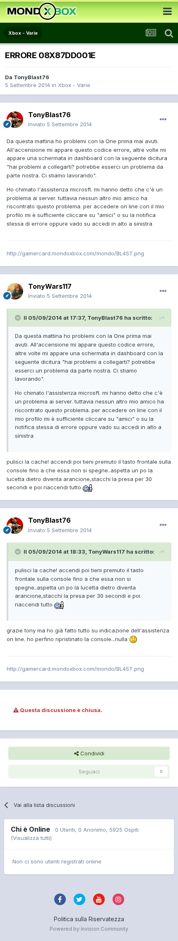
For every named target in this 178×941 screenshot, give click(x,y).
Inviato (60, 124)
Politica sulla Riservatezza (89, 918)
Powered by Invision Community (89, 929)
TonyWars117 (50, 286)
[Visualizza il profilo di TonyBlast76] (15, 119)
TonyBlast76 (31, 77)
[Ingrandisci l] (88, 487)
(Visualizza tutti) (31, 838)
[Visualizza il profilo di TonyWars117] (15, 291)
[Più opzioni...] (163, 120)
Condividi (91, 753)
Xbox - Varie (74, 85)
